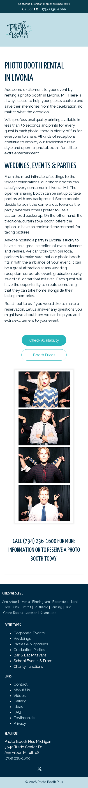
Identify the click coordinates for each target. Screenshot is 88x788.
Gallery (20, 701)
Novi (74, 602)
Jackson (31, 613)
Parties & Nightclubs (31, 644)
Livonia (25, 602)
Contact (21, 684)
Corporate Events (29, 633)
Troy (6, 607)
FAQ (17, 712)
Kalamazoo (48, 613)
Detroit (26, 607)
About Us (22, 690)
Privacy (20, 723)
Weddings (22, 638)
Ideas (18, 706)
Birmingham (41, 602)
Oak (15, 607)
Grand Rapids (13, 613)
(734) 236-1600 (54, 9)
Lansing (56, 607)
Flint (68, 607)
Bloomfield (60, 602)
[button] (44, 340)
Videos (20, 695)
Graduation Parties (29, 649)
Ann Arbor (9, 602)
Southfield (41, 607)
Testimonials (24, 717)
